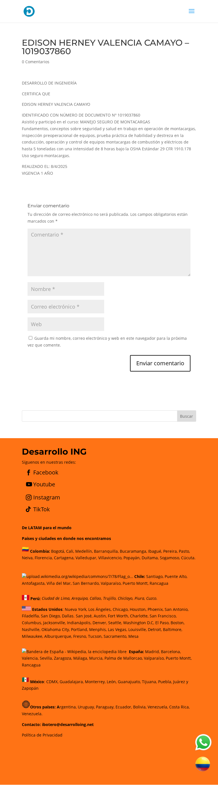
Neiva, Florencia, (38, 557)
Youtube (44, 484)
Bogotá (57, 551)
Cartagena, (64, 557)
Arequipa (80, 598)
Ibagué (154, 551)
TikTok (41, 509)
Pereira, (170, 551)
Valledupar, (86, 557)
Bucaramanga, (133, 551)
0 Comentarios (35, 61)
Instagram (46, 497)
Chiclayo (125, 598)
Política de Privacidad (42, 735)
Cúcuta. (188, 557)
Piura (139, 598)
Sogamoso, (170, 557)
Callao (95, 598)
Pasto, (184, 551)
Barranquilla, (106, 551)
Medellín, (84, 551)
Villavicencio (109, 557)
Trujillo (109, 598)
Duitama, (150, 557)
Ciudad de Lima (56, 598)
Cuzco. (152, 598)
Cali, (69, 551)
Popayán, (131, 557)
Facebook (45, 472)
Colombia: (40, 551)
